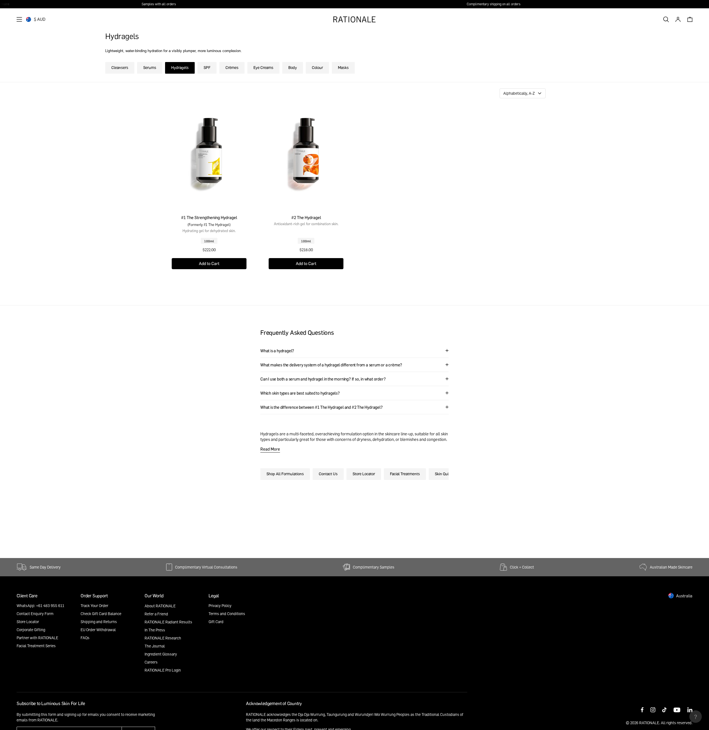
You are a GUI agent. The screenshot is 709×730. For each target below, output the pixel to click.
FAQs (85, 637)
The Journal (155, 646)
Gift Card (216, 621)
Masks (343, 67)
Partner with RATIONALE (37, 637)
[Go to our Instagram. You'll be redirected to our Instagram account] (653, 710)
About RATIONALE (160, 605)
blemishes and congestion (423, 439)
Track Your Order (94, 605)
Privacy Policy (220, 605)
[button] (209, 263)
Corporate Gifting (31, 629)
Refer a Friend (156, 613)
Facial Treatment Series (36, 645)
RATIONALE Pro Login (163, 670)
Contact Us (328, 473)
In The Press (155, 630)
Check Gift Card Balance (101, 613)
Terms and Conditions (227, 613)
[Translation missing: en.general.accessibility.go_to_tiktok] (664, 710)
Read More (270, 448)
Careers (151, 662)
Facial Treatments (405, 473)
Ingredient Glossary (161, 654)
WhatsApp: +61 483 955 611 (40, 605)
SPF (207, 67)
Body (292, 67)
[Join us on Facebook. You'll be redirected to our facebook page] (642, 710)
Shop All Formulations (285, 473)
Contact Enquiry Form (35, 613)
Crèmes (231, 67)
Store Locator (364, 473)
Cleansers (119, 67)
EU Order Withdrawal (98, 629)
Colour (317, 67)
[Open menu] (19, 19)
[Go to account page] (678, 19)
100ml (209, 241)
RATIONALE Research (163, 638)
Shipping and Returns (99, 621)
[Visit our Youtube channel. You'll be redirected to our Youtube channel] (676, 710)
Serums (149, 67)
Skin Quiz (442, 473)
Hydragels (180, 67)
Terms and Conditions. (101, 720)
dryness (364, 439)
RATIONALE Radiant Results (168, 622)
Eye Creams (263, 67)
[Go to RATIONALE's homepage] (354, 19)
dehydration (383, 439)
